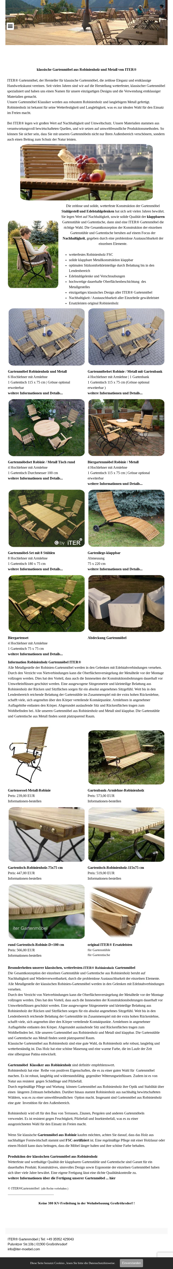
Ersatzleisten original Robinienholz (93, 303)
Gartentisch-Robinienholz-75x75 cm (35, 868)
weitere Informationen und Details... (35, 393)
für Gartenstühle (99, 950)
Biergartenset (18, 638)
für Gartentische (99, 955)
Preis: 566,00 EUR (21, 950)
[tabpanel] (86, 104)
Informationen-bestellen (104, 801)
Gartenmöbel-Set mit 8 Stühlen (31, 553)
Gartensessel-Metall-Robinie (29, 790)
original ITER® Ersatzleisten (110, 945)
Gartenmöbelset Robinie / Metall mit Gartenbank (125, 371)
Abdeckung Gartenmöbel (107, 638)
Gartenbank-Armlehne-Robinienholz (116, 790)
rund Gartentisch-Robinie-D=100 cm (36, 945)
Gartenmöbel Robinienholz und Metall (37, 371)
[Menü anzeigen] (10, 26)
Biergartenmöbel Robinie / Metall (113, 462)
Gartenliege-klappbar (104, 553)
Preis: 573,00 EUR (101, 796)
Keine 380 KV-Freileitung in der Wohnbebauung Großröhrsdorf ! (87, 1203)
